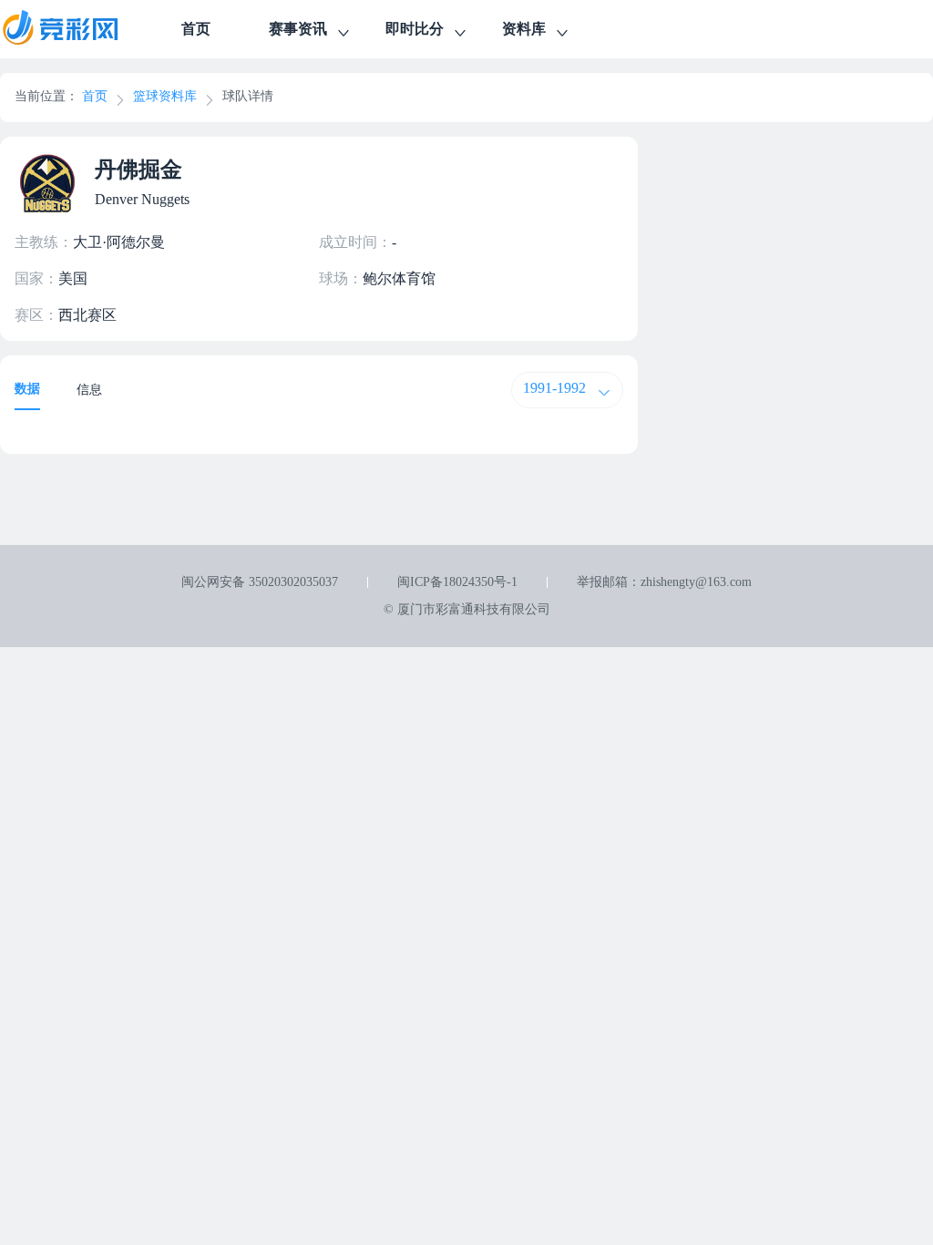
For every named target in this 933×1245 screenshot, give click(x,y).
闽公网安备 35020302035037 (259, 582)
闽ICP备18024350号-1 (457, 582)
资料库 (524, 28)
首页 (195, 28)
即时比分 (414, 28)
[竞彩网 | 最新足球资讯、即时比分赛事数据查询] (76, 29)
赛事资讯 (298, 28)
